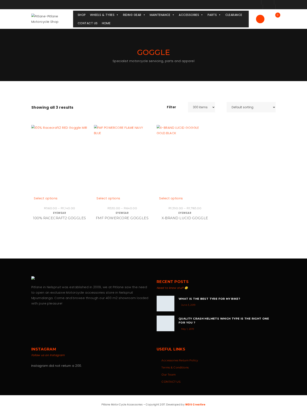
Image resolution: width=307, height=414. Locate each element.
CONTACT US (88, 23)
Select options (45, 198)
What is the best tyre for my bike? (209, 298)
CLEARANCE (233, 15)
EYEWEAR (59, 213)
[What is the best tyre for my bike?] (165, 303)
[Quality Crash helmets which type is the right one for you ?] (165, 323)
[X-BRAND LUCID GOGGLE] (185, 160)
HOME (106, 23)
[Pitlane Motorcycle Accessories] (34, 278)
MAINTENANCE (160, 15)
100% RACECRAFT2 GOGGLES (59, 218)
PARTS (212, 15)
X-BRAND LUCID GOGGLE (185, 218)
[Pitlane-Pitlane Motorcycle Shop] (52, 19)
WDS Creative (195, 404)
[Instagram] (42, 316)
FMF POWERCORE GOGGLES (122, 218)
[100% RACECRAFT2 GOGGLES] (59, 160)
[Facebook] (33, 316)
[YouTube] (50, 316)
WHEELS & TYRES (102, 15)
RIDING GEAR (132, 15)
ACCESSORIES (189, 15)
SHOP (82, 15)
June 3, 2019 (188, 304)
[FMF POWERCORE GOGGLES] (122, 160)
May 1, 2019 (187, 328)
